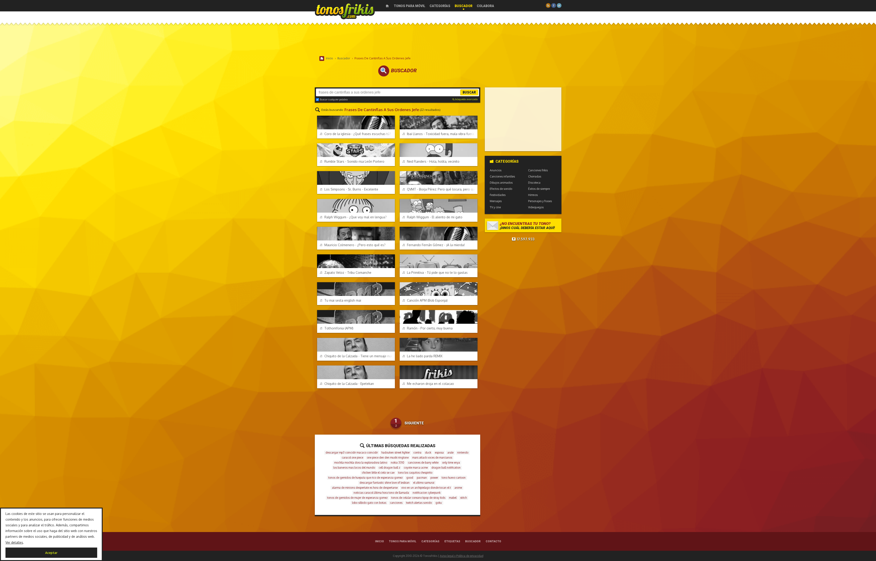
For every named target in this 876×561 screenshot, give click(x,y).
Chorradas (534, 176)
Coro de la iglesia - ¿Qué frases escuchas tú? (357, 134)
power (434, 477)
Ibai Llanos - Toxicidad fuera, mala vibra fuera (440, 134)
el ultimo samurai (423, 482)
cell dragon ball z (389, 467)
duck (428, 452)
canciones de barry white (423, 462)
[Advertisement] (438, 41)
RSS (548, 5)
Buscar (469, 92)
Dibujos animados (501, 182)
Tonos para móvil (409, 6)
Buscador (463, 6)
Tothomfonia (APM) (338, 328)
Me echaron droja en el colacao (430, 384)
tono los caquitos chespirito (415, 472)
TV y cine (495, 207)
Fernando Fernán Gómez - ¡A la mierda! (436, 245)
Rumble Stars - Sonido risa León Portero (354, 161)
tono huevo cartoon (454, 477)
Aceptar (51, 553)
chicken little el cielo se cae (378, 472)
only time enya (451, 462)
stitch (463, 497)
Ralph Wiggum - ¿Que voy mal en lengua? (355, 217)
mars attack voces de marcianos (432, 457)
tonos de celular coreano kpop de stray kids (418, 497)
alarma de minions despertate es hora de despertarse (365, 487)
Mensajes (496, 201)
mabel (452, 497)
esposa (439, 452)
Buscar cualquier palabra (334, 99)
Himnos (533, 195)
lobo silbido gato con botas (369, 502)
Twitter (559, 5)
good (409, 477)
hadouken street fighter (395, 452)
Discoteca (534, 182)
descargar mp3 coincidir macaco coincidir (352, 452)
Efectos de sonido (501, 188)
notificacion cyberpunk (427, 492)
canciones (396, 502)
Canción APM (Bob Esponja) (427, 300)
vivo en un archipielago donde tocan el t (426, 487)
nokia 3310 (397, 462)
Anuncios (495, 170)
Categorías (440, 6)
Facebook (553, 5)
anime (458, 487)
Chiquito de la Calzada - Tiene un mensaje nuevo (359, 356)
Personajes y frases (540, 201)
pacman (422, 477)
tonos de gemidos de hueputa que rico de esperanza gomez (365, 477)
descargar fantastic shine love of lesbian (384, 482)
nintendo (462, 452)
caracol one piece (352, 457)
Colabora (485, 6)
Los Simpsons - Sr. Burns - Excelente (351, 189)
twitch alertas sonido (419, 502)
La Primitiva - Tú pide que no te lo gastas (437, 272)
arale (450, 452)
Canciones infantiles (502, 176)
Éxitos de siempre (539, 188)
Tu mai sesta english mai (342, 300)
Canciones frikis (538, 170)
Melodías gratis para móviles (345, 10)
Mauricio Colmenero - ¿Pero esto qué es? (355, 245)
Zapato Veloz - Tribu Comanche (347, 272)
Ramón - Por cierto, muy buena (430, 328)
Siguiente (414, 423)
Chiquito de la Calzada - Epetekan (349, 384)
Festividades (498, 195)
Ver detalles (14, 542)
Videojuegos (536, 207)
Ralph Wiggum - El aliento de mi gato (434, 217)
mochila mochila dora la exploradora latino (360, 462)
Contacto (493, 541)
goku (438, 502)
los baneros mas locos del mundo (354, 467)
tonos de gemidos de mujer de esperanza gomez (357, 497)
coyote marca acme (416, 467)
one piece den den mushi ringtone (388, 457)
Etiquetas (452, 541)
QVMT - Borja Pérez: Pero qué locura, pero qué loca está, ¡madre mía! (442, 189)
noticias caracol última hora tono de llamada (381, 492)
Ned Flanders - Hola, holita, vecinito (433, 161)
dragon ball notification (446, 467)
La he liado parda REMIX (424, 356)
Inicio (387, 6)
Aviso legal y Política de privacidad (461, 556)
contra (417, 452)
